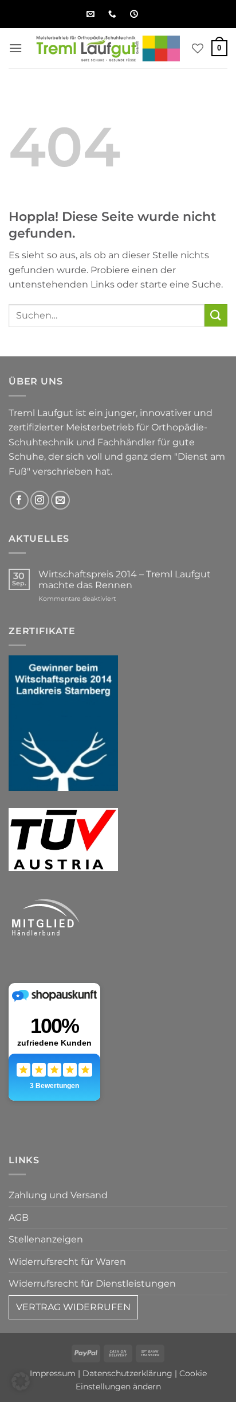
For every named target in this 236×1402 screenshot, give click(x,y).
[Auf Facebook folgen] (19, 500)
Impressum (53, 1373)
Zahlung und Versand (58, 1195)
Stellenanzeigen (46, 1239)
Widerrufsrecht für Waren (67, 1261)
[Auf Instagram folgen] (39, 500)
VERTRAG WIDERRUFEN (73, 1307)
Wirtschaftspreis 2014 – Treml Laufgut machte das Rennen (124, 580)
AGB (19, 1217)
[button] (15, 48)
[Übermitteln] (215, 315)
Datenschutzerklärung (127, 1373)
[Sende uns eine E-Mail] (60, 500)
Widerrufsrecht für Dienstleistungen (92, 1283)
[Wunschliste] (197, 48)
